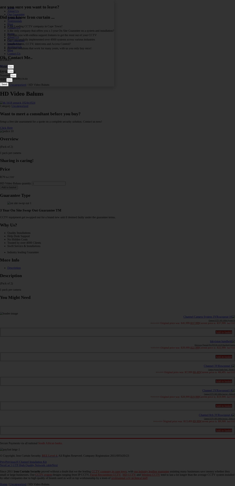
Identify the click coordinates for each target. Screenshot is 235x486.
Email (4, 71)
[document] (117, 243)
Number (5, 75)
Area (3, 79)
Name (4, 66)
